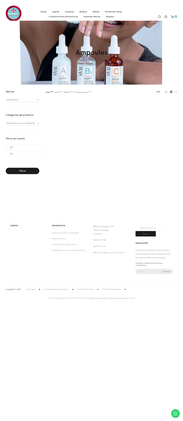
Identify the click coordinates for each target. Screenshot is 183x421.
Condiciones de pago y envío (64, 244)
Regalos (110, 16)
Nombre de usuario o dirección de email (83, 333)
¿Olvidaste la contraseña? (104, 395)
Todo (48, 92)
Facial (43, 11)
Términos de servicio (118, 298)
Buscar (146, 234)
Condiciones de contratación (56, 289)
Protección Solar (113, 11)
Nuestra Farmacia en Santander (65, 233)
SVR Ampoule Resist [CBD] (84, 147)
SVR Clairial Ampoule (111, 137)
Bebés (96, 11)
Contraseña (68, 348)
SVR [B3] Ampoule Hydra (57, 192)
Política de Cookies (85, 289)
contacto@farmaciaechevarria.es (110, 252)
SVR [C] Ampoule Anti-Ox (166, 137)
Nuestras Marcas (92, 16)
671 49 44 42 (101, 246)
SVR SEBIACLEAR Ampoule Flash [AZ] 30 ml (138, 138)
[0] (172, 16)
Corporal (69, 11)
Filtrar (22, 170)
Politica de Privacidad (111, 289)
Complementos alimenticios (63, 16)
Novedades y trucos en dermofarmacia (68, 250)
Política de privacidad (98, 298)
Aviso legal (30, 289)
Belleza (83, 11)
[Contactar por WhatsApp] (175, 413)
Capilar (55, 11)
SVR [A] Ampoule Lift (57, 137)
